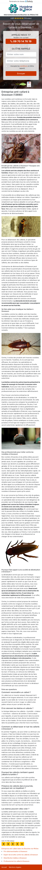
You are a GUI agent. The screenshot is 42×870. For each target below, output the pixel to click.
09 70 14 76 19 (22, 41)
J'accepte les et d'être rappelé (22, 67)
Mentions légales (15, 867)
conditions (24, 66)
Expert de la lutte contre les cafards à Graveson (21, 855)
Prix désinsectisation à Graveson (15, 851)
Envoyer (21, 73)
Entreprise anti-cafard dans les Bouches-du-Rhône (20, 849)
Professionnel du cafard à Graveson (16, 861)
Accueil (4, 867)
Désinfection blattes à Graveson (15, 858)
